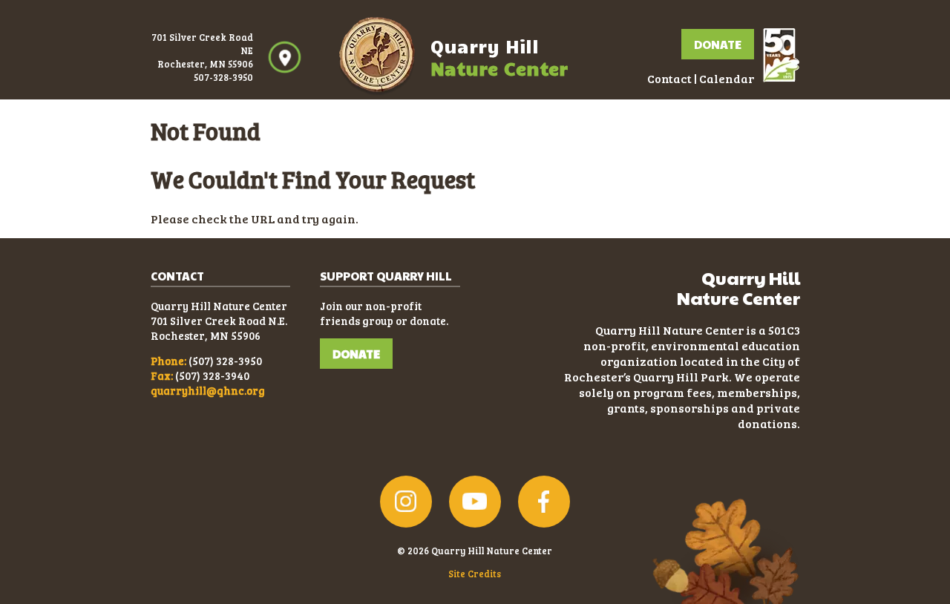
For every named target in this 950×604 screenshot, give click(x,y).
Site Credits (474, 573)
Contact (669, 78)
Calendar (726, 78)
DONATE (356, 353)
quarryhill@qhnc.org (208, 390)
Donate (717, 44)
